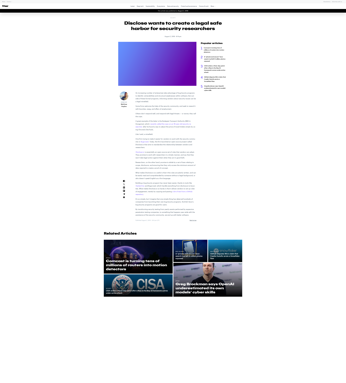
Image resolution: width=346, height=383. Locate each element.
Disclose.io (140, 152)
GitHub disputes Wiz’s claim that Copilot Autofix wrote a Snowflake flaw (215, 79)
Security (173, 17)
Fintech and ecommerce (189, 6)
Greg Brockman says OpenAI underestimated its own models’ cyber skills (215, 88)
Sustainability (150, 6)
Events (9, 1)
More (212, 6)
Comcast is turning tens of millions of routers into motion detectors (214, 50)
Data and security (173, 6)
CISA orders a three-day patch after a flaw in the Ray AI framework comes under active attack (214, 69)
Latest (132, 6)
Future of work (204, 6)
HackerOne (140, 186)
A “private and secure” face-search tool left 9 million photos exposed (214, 59)
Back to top (193, 220)
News (3, 1)
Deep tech (140, 6)
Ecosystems (161, 6)
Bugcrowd (144, 142)
